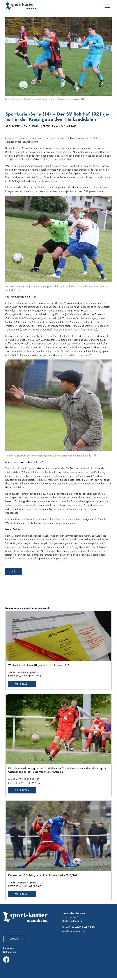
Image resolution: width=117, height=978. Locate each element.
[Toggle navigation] (107, 6)
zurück (13, 571)
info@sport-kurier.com (73, 931)
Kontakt (15, 939)
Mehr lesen (22, 684)
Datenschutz (9, 952)
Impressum (9, 948)
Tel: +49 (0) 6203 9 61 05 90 (78, 927)
